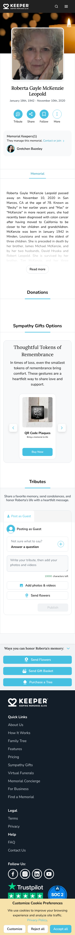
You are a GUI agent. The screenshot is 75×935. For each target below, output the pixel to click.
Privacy (14, 826)
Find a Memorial (21, 797)
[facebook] (13, 874)
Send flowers (40, 595)
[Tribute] (18, 114)
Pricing (13, 757)
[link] (37, 426)
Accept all (60, 929)
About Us (15, 725)
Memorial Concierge (24, 781)
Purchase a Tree (40, 682)
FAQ (11, 842)
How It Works (19, 733)
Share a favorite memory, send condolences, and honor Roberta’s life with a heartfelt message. (37, 498)
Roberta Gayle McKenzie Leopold (37, 91)
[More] (57, 114)
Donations (37, 292)
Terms (13, 818)
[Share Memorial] (31, 114)
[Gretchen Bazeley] (11, 149)
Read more (37, 269)
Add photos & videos (40, 585)
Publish (52, 607)
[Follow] (44, 114)
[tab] (19, 516)
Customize (14, 929)
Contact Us (17, 850)
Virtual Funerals (21, 773)
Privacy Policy (37, 920)
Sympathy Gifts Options (37, 326)
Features (15, 749)
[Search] (56, 6)
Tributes (37, 482)
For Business (18, 789)
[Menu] (66, 6)
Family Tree (17, 741)
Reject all (38, 929)
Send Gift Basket (41, 671)
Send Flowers (41, 660)
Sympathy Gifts (20, 765)
